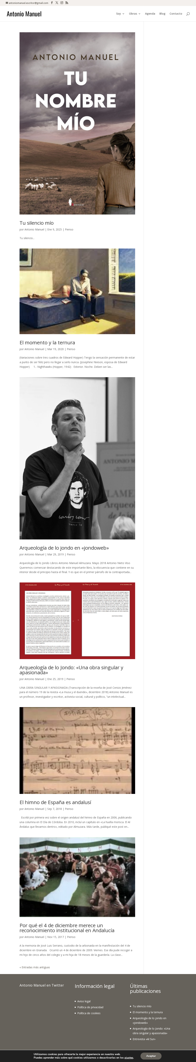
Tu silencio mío (37, 222)
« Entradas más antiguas (35, 967)
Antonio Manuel (34, 229)
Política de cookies (88, 1013)
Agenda (150, 13)
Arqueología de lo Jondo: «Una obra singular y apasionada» (71, 670)
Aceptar (151, 1056)
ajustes (128, 1058)
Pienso (69, 229)
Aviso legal (84, 1001)
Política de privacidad (90, 1007)
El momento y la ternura (47, 342)
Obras (133, 13)
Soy (118, 13)
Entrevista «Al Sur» (144, 1039)
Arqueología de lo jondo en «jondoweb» (64, 547)
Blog (162, 13)
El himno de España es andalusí (55, 802)
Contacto (176, 13)
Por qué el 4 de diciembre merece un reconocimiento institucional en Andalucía (67, 928)
